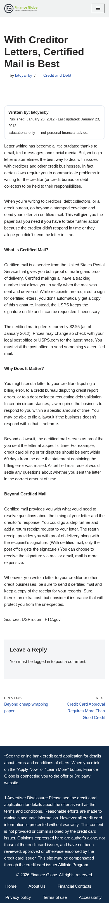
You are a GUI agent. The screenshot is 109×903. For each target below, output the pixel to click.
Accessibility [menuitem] (90, 897)
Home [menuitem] (10, 886)
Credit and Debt (57, 75)
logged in (42, 661)
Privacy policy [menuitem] (18, 897)
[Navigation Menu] (98, 8)
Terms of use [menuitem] (55, 897)
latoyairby (23, 75)
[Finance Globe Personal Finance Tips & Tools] (21, 8)
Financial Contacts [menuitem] (74, 886)
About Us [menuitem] (37, 886)
